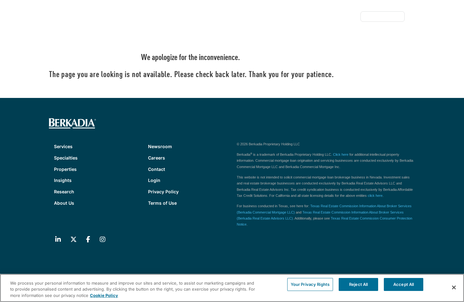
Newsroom (277, 16)
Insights (161, 64)
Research (191, 64)
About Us (222, 64)
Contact (328, 16)
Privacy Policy (163, 191)
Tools (349, 16)
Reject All (358, 284)
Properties (129, 64)
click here (375, 195)
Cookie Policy (104, 295)
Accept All (403, 284)
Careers (303, 16)
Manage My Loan (382, 16)
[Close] (454, 287)
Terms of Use (162, 203)
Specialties (95, 64)
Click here (340, 154)
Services (63, 64)
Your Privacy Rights (310, 284)
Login (154, 180)
